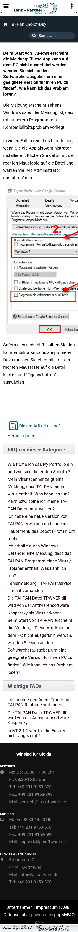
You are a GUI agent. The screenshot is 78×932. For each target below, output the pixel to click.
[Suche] (33, 35)
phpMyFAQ (64, 914)
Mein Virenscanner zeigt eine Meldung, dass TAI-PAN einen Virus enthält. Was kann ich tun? (38, 487)
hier (67, 930)
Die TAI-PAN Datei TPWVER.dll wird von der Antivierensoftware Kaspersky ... (38, 717)
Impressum (47, 907)
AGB (65, 907)
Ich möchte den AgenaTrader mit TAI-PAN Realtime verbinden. (39, 702)
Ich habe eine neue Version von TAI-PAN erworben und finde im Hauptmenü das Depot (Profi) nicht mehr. (41, 527)
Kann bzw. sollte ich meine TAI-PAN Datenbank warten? (38, 505)
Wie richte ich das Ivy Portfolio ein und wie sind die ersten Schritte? (40, 468)
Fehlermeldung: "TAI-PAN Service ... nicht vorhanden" (40, 587)
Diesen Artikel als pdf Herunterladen (34, 430)
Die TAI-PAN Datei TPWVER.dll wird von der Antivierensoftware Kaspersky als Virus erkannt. (38, 605)
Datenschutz (15, 914)
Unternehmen (19, 907)
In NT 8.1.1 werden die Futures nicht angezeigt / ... (37, 733)
